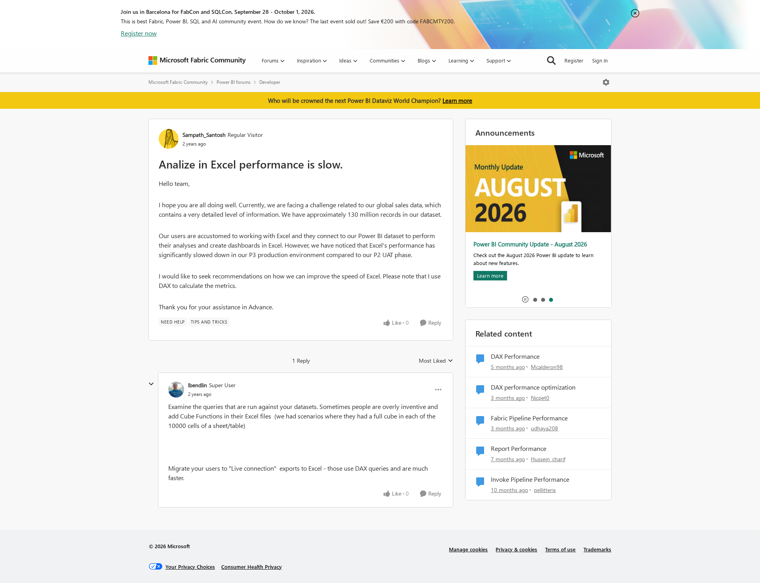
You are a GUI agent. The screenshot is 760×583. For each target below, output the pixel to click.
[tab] (535, 299)
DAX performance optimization (533, 387)
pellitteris (545, 490)
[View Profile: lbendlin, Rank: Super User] (176, 390)
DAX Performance (515, 356)
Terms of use (560, 549)
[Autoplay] (525, 299)
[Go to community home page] (197, 60)
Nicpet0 (540, 397)
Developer (269, 82)
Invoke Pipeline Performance (530, 479)
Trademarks (597, 549)
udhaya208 (544, 428)
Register (573, 60)
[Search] (551, 60)
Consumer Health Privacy (251, 566)
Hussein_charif (548, 459)
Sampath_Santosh (204, 134)
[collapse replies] (151, 384)
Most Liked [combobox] (436, 361)
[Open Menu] (606, 82)
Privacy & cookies (516, 549)
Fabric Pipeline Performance (529, 418)
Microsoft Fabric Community (178, 82)
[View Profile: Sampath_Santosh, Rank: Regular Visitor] (169, 139)
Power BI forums (234, 82)
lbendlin (197, 385)
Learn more (457, 100)
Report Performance (518, 448)
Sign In (600, 60)
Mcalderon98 (547, 367)
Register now (139, 33)
